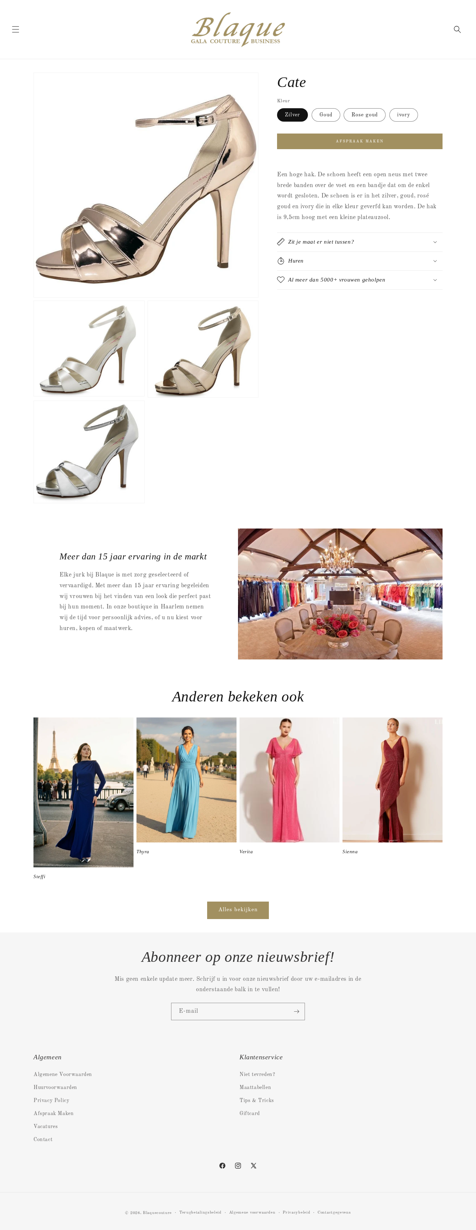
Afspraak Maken (53, 1113)
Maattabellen (255, 1087)
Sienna (350, 851)
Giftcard (249, 1113)
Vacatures (45, 1126)
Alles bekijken (238, 910)
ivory (403, 115)
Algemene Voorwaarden (62, 1074)
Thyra (142, 851)
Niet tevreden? (257, 1074)
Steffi (39, 876)
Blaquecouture (157, 1213)
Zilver (292, 115)
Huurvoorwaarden (55, 1087)
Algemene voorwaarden (252, 1213)
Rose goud (364, 115)
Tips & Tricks (256, 1100)
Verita (246, 851)
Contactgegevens (334, 1213)
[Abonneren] (296, 1011)
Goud (325, 115)
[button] (15, 29)
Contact (42, 1139)
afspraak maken (360, 141)
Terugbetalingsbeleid (200, 1213)
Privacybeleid (296, 1213)
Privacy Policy (51, 1100)
